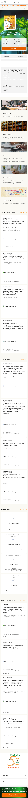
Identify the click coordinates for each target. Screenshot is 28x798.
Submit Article (13, 48)
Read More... (5, 90)
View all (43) (23, 509)
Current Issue (7, 56)
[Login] (19, 2)
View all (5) (23, 359)
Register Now (13, 795)
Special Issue (20, 56)
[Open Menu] (2, 2)
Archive (7, 59)
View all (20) (23, 212)
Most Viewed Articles (20, 59)
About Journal (5, 8)
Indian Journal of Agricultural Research (14, 5)
